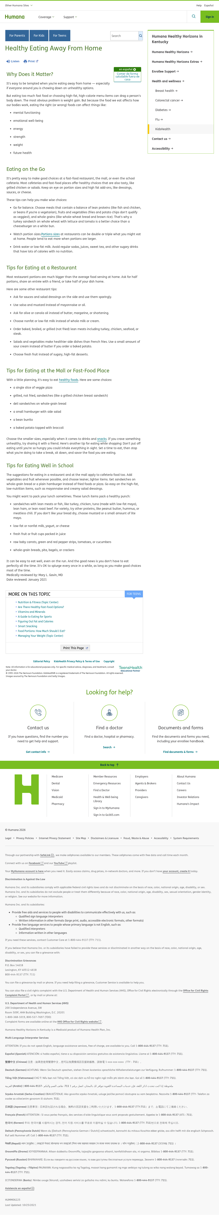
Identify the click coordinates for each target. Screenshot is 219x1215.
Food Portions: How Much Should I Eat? (41, 631)
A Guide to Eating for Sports (35, 616)
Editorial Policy (41, 661)
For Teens (59, 36)
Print (31, 61)
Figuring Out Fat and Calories (35, 621)
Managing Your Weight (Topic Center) (40, 636)
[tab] (133, 594)
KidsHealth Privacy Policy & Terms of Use (77, 661)
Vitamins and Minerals (31, 612)
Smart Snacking (27, 626)
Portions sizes (50, 234)
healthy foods (68, 380)
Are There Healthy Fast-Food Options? (41, 607)
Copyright (109, 661)
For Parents (17, 36)
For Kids (39, 36)
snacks (102, 439)
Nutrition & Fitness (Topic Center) (38, 602)
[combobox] (126, 35)
